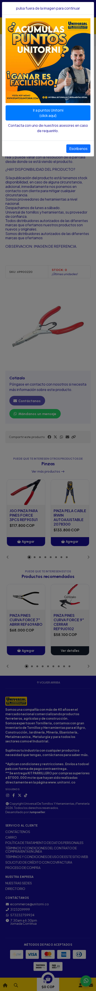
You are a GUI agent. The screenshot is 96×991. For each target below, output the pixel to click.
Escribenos (78, 148)
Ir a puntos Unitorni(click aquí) (48, 113)
